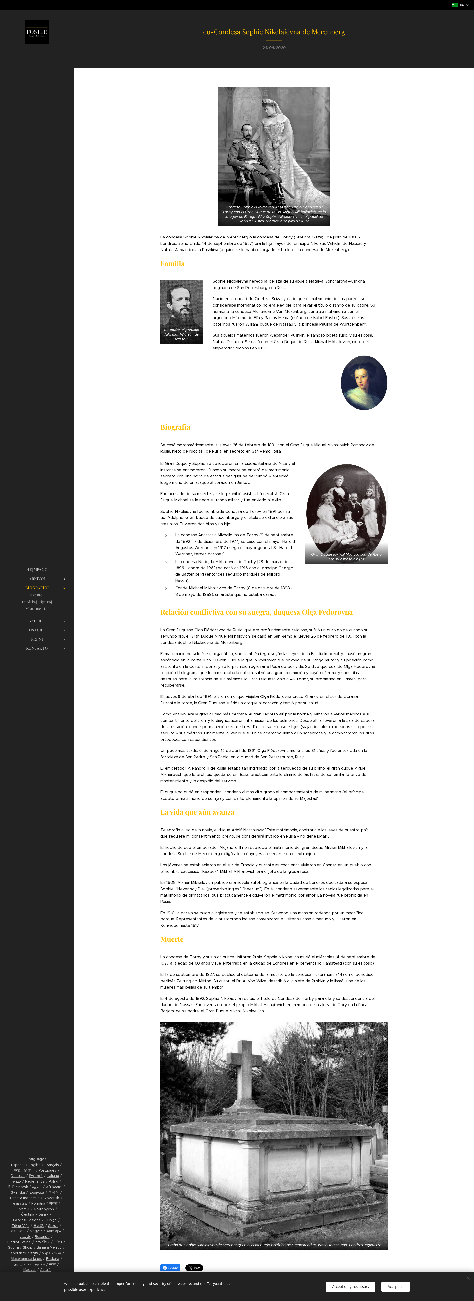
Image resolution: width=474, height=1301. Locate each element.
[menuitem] (37, 569)
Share (173, 1268)
